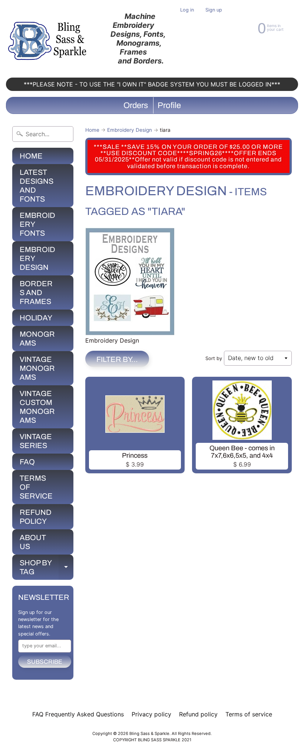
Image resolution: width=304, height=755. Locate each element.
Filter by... (117, 359)
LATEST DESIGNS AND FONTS (36, 185)
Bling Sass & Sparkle (149, 733)
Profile (169, 105)
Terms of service (248, 714)
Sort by (213, 358)
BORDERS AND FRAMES (36, 292)
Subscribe (44, 661)
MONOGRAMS (37, 338)
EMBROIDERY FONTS (37, 224)
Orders (135, 105)
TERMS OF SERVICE (36, 487)
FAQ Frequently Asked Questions (78, 714)
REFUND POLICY (36, 516)
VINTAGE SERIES (36, 441)
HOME (31, 156)
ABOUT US (33, 541)
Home (92, 130)
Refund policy (198, 714)
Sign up (213, 10)
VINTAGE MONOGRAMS (37, 368)
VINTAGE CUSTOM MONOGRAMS (37, 406)
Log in (187, 10)
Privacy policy (151, 714)
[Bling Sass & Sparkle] (48, 39)
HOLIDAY (36, 318)
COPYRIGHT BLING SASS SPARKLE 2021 (152, 739)
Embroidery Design (129, 130)
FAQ (27, 462)
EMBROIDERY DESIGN (37, 258)
